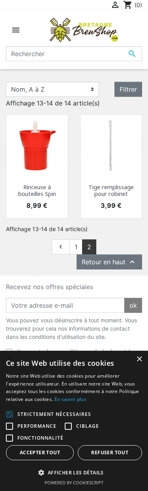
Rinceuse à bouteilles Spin (37, 190)
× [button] (139, 359)
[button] (74, 472)
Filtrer (128, 89)
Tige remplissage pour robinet (111, 190)
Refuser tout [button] (109, 452)
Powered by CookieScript (74, 482)
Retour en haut (109, 262)
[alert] (74, 421)
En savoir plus (70, 399)
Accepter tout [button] (40, 452)
